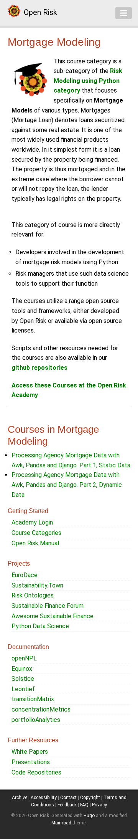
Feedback (67, 805)
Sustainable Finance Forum (48, 605)
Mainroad (61, 823)
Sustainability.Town (37, 585)
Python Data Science (40, 626)
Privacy (99, 805)
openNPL (24, 658)
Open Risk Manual (35, 543)
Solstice (23, 678)
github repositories (39, 367)
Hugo (89, 815)
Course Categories (36, 532)
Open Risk (40, 12)
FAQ (84, 805)
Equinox (22, 668)
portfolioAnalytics (36, 719)
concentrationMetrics (41, 709)
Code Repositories (36, 772)
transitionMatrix (33, 699)
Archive (19, 797)
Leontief (23, 689)
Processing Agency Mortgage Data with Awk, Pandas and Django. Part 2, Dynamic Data (67, 484)
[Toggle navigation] (123, 13)
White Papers (30, 751)
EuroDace (25, 575)
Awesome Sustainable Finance (53, 616)
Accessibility (44, 797)
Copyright (90, 797)
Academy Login (32, 522)
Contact (68, 797)
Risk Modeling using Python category (88, 80)
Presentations (31, 762)
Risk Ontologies (33, 595)
